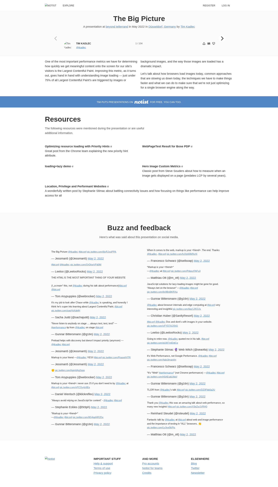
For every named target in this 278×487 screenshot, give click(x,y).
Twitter (195, 468)
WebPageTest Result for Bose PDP (166, 146)
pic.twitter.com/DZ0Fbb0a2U (200, 389)
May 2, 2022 (96, 258)
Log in (226, 5)
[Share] (204, 43)
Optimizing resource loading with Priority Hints (77, 146)
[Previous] (56, 38)
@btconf (55, 289)
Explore (68, 5)
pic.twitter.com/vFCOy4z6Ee (75, 387)
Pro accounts (150, 463)
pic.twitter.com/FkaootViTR (116, 357)
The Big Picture (139, 18)
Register (209, 5)
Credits (146, 472)
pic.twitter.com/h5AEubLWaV (162, 376)
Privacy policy (102, 472)
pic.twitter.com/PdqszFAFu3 (185, 271)
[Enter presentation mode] (213, 43)
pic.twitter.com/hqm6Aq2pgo (70, 370)
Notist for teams (152, 468)
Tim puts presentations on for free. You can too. (139, 102)
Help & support (103, 463)
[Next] (222, 38)
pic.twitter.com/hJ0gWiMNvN (182, 254)
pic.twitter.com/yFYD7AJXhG (162, 325)
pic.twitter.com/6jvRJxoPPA (101, 251)
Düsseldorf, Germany (162, 26)
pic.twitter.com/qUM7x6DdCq (162, 342)
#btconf (82, 251)
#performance (58, 327)
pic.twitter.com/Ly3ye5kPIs (161, 427)
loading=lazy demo (58, 166)
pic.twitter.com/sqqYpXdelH (65, 310)
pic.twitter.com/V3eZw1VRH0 (191, 406)
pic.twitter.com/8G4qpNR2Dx (88, 417)
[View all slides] (208, 43)
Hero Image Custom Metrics (161, 166)
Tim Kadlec (188, 26)
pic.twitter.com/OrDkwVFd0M (85, 264)
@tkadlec (81, 47)
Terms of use (102, 468)
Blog (194, 463)
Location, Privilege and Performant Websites (75, 186)
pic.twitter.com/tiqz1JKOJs (187, 309)
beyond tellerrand (117, 26)
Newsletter (198, 472)
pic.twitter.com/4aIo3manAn (161, 359)
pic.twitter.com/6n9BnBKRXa (162, 291)
